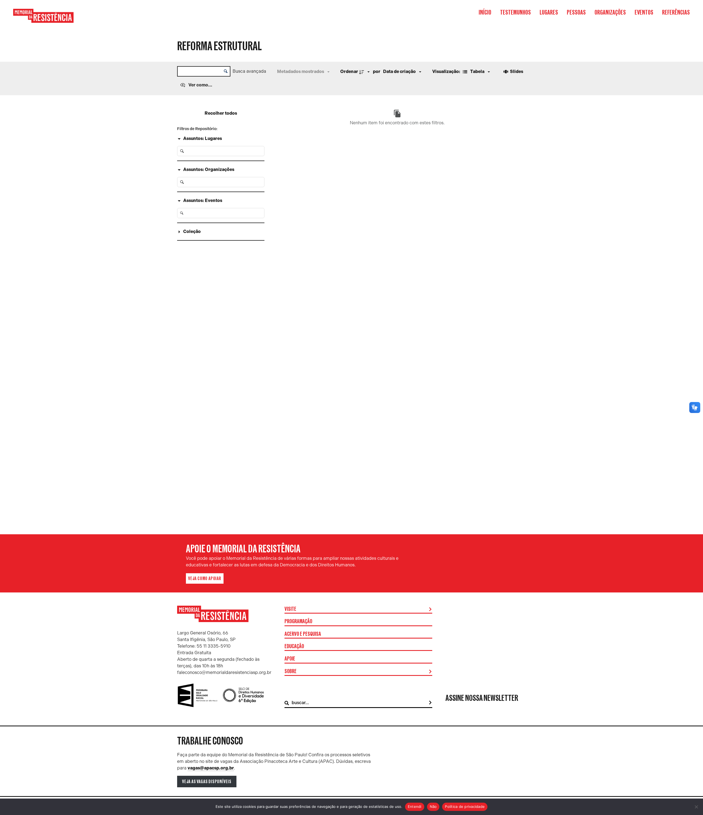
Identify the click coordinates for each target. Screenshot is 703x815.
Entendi (415, 806)
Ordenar (349, 71)
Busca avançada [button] (249, 71)
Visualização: (446, 71)
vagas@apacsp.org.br (211, 768)
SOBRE (290, 671)
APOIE (289, 658)
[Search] (430, 702)
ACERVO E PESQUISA (302, 634)
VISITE (290, 609)
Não (433, 806)
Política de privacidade (465, 806)
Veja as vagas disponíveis (206, 781)
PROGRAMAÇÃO (298, 621)
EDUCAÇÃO (294, 646)
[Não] (696, 807)
